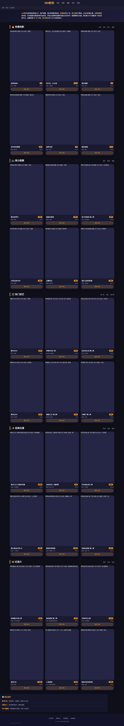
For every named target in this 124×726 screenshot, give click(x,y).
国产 (104, 161)
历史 (108, 562)
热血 (104, 428)
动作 (104, 27)
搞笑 (113, 428)
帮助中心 (58, 718)
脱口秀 (112, 295)
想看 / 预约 (26, 89)
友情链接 (65, 718)
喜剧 (113, 27)
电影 (63, 3)
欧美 (108, 161)
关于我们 (51, 718)
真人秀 (102, 295)
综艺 (73, 3)
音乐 (107, 295)
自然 (104, 562)
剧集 (68, 3)
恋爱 (108, 428)
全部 (100, 27)
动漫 (78, 3)
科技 (113, 562)
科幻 (108, 27)
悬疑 (113, 161)
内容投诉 (73, 718)
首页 (58, 3)
